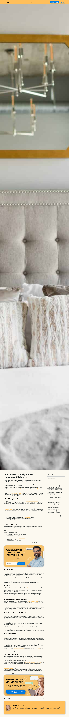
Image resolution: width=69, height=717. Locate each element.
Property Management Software (53, 507)
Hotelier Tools (35, 2)
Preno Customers (51, 504)
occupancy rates (27, 517)
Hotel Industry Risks (51, 494)
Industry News (59, 499)
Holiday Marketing (51, 492)
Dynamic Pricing (24, 2)
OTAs (60, 502)
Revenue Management (51, 510)
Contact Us (42, 2)
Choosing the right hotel (8, 668)
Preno (39, 648)
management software (8, 509)
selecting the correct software (32, 501)
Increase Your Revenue (52, 499)
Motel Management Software (53, 502)
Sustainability (58, 512)
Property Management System (53, 509)
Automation (50, 485)
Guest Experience (58, 490)
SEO (58, 510)
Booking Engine (56, 485)
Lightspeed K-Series (51, 500)
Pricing (30, 2)
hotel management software (16, 493)
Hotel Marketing (50, 497)
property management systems (24, 488)
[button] (63, 474)
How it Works (17, 2)
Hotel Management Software (53, 495)
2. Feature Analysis (52, 478)
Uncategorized (50, 515)
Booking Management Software (53, 487)
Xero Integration (57, 515)
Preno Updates (58, 504)
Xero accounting (22, 538)
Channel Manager (51, 489)
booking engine (15, 516)
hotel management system (33, 601)
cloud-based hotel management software (33, 662)
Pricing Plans (50, 505)
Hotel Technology (58, 497)
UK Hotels (57, 514)
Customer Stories (58, 489)
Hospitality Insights (58, 492)
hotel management (30, 587)
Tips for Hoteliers (51, 514)
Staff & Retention (51, 512)
